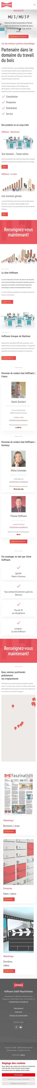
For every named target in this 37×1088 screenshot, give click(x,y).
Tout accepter (18, 1075)
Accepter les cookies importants (18, 1079)
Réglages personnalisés (18, 1083)
